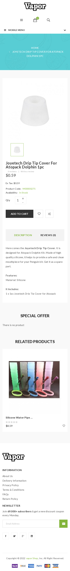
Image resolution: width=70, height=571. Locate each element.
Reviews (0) (48, 235)
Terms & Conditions (13, 489)
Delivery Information (14, 480)
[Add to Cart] (6, 353)
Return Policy (10, 498)
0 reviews (12, 171)
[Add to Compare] (49, 214)
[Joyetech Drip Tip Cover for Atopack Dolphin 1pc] (17, 149)
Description (23, 235)
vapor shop (32, 558)
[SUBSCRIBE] (63, 524)
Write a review (27, 171)
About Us (7, 476)
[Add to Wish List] (39, 214)
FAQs (5, 494)
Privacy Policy (10, 485)
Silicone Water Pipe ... (19, 417)
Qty (8, 200)
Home (35, 47)
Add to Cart (19, 213)
